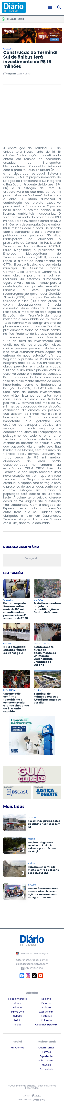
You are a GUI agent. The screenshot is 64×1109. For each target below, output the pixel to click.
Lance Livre (17, 1011)
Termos (46, 1052)
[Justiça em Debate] (47, 792)
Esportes (46, 1003)
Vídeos (17, 1003)
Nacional (46, 998)
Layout (27, 1095)
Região (17, 1024)
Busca (59, 7)
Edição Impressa (17, 998)
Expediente (46, 1056)
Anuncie (46, 1064)
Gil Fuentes (17, 1047)
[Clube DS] (32, 775)
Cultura (46, 1007)
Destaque (46, 1016)
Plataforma (25, 1099)
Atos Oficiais (46, 1011)
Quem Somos (46, 1047)
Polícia (17, 1020)
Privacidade (46, 1069)
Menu (51, 8)
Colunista (46, 1020)
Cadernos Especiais (46, 1024)
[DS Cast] (17, 792)
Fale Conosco (46, 1060)
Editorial (17, 1007)
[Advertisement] (32, 119)
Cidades (17, 1016)
